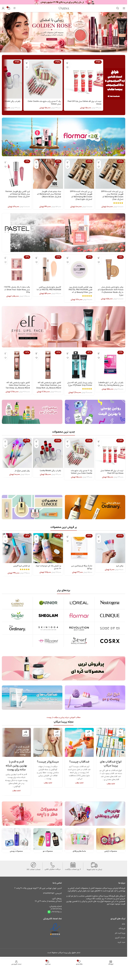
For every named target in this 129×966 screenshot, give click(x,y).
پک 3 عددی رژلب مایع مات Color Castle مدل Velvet (44, 103)
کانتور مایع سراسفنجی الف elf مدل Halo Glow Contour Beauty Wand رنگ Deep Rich (48, 385)
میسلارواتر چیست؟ (48, 762)
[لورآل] (79, 602)
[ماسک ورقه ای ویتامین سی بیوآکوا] (79, 548)
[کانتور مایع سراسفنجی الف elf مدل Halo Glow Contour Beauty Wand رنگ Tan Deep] (17, 365)
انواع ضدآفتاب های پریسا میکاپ (111, 764)
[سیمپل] (17, 615)
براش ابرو (119, 565)
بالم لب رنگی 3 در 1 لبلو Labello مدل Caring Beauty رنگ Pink (110, 384)
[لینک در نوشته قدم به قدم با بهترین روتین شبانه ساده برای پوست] (16, 742)
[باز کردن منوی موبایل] (123, 8)
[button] (2, 31)
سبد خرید (121, 942)
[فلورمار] (79, 615)
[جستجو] (117, 8)
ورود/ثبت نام (120, 933)
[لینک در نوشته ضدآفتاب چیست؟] (79, 742)
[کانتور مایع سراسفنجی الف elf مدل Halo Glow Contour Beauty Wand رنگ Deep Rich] (48, 365)
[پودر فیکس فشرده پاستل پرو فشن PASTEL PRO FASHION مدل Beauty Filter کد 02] (79, 269)
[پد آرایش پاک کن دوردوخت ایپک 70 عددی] (48, 548)
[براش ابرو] (110, 548)
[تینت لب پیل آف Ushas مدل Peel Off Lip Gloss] (83, 79)
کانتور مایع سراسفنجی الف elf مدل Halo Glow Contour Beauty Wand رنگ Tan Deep (18, 385)
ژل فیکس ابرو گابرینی (21, 565)
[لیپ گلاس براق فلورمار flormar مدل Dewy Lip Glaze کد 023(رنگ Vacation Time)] (17, 174)
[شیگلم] (48, 615)
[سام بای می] (109, 628)
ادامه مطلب (111, 783)
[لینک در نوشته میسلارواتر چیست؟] (47, 742)
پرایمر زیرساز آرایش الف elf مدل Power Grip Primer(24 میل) (79, 384)
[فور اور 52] (48, 641)
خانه (123, 924)
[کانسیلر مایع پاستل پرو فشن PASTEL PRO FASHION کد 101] (48, 269)
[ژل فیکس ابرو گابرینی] (17, 548)
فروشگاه (122, 928)
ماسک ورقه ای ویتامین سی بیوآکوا (81, 567)
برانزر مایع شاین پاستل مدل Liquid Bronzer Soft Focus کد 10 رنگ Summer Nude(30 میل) (110, 291)
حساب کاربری (120, 937)
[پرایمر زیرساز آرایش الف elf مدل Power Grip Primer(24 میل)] (79, 365)
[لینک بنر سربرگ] (63, 2)
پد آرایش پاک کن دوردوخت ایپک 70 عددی (48, 567)
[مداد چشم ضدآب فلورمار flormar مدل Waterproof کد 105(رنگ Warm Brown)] (48, 174)
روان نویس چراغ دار (22, 470)
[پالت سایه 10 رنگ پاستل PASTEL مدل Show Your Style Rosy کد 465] (17, 269)
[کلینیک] (109, 615)
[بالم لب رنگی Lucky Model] (48, 453)
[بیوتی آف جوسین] (79, 641)
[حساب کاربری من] (3, 8)
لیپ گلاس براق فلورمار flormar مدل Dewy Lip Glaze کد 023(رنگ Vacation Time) (17, 194)
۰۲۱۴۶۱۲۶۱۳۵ (56, 909)
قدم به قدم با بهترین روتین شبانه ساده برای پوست (16, 766)
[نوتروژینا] (109, 602)
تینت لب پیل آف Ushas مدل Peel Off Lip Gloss (84, 103)
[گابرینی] (17, 602)
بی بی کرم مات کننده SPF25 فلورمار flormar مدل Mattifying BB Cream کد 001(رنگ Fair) (112, 195)
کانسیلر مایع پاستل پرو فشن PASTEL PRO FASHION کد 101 (49, 288)
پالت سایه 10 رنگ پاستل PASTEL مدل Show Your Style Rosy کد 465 (17, 290)
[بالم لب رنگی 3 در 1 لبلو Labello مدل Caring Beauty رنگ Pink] (110, 365)
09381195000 (56, 912)
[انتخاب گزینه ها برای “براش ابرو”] (99, 536)
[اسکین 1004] (48, 628)
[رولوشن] (79, 628)
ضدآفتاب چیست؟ (79, 762)
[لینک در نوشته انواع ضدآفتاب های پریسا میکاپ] (110, 742)
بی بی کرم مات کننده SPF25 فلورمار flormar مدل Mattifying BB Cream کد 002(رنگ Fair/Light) (81, 195)
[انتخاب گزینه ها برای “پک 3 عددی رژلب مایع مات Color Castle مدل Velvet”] (27, 63)
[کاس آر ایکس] (109, 641)
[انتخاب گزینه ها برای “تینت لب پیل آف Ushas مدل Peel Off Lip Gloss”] (67, 63)
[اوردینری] (17, 628)
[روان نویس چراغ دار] (17, 453)
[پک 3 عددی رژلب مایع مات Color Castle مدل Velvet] (43, 79)
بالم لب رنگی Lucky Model (50, 470)
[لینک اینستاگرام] (14, 8)
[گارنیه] (48, 602)
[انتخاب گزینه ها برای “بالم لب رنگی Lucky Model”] (36, 441)
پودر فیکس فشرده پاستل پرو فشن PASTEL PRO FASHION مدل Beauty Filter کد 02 (80, 290)
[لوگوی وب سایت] (64, 8)
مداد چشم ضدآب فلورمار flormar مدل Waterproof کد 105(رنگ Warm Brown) (49, 194)
